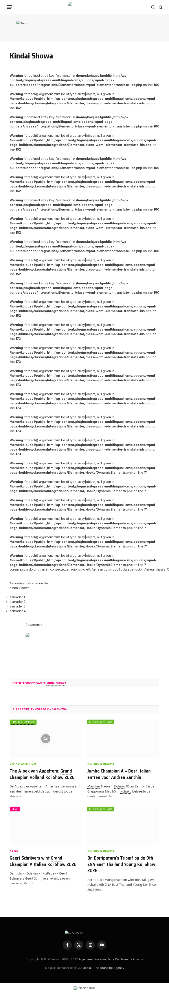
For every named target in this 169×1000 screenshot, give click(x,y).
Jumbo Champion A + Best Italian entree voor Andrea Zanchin (119, 774)
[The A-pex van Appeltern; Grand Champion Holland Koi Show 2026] (46, 739)
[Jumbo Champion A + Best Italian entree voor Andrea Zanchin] (123, 739)
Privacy (138, 959)
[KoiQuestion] (84, 7)
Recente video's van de (39, 683)
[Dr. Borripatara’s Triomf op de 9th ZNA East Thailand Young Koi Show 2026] (123, 826)
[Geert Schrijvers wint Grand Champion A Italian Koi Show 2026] (46, 826)
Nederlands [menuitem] (87, 988)
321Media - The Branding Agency (101, 967)
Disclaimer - (123, 959)
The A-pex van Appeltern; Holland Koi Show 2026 (42, 774)
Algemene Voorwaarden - (96, 959)
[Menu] (9, 7)
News (14, 809)
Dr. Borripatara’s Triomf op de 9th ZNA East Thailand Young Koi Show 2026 (121, 864)
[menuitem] (84, 988)
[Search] (160, 7)
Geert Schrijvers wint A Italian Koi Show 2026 (43, 861)
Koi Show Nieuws (100, 722)
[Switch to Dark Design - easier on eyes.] (153, 7)
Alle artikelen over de (40, 709)
